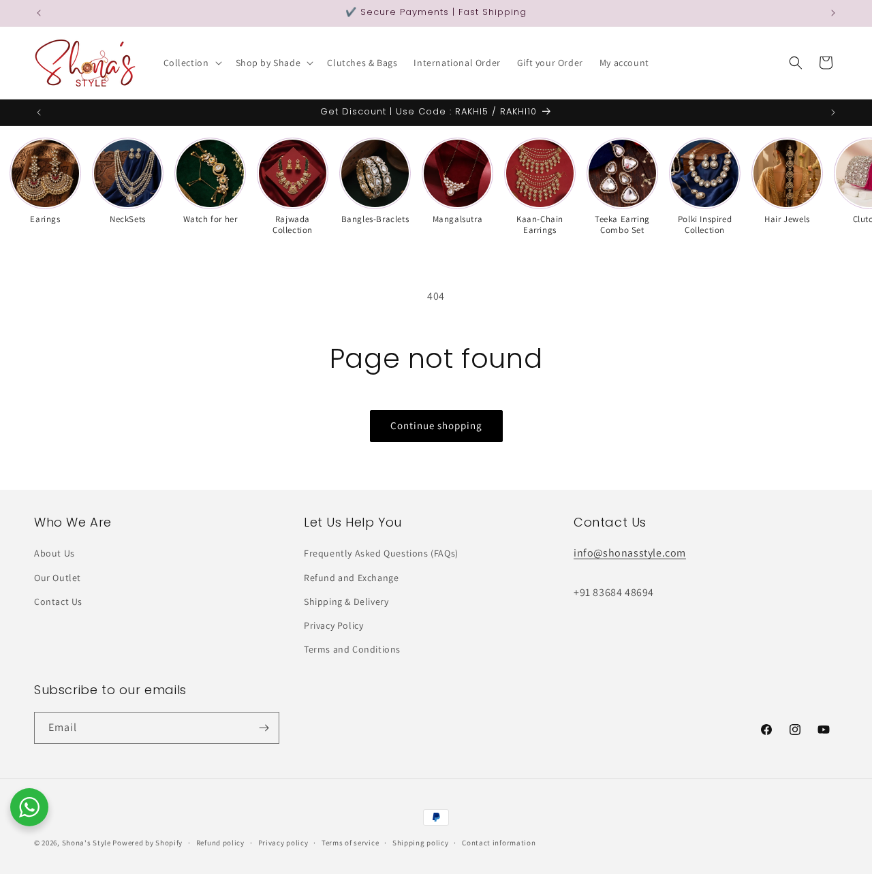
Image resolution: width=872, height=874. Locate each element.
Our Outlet (57, 578)
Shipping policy (420, 842)
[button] (191, 62)
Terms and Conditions (352, 649)
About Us (54, 553)
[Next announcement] (833, 13)
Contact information (498, 842)
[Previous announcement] (39, 13)
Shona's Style (86, 842)
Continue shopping (436, 425)
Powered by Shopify (147, 842)
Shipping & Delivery (346, 601)
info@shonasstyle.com (630, 553)
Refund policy (220, 842)
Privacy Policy (333, 625)
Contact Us (58, 601)
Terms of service (350, 842)
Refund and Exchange (351, 578)
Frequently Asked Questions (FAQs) (381, 553)
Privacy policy (283, 842)
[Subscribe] (264, 728)
